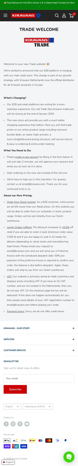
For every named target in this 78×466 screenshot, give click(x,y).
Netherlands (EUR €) (35, 406)
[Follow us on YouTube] (26, 423)
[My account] (64, 16)
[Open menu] (5, 15)
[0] (71, 15)
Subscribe (15, 389)
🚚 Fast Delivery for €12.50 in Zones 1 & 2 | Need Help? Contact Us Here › (39, 4)
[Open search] (57, 16)
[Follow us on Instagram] (13, 423)
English (9, 406)
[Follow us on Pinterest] (19, 423)
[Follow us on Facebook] (6, 423)
